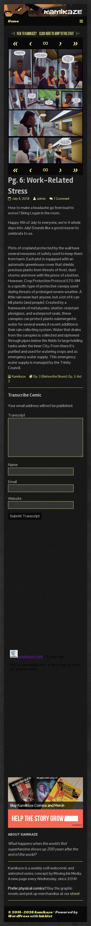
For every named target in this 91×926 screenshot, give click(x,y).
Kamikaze (18, 376)
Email (12, 481)
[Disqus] (45, 584)
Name (13, 464)
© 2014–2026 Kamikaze (30, 912)
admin (41, 199)
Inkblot (45, 915)
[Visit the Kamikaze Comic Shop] (45, 793)
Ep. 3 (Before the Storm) (50, 376)
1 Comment (61, 199)
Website (15, 498)
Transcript (16, 415)
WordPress (18, 915)
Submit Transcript (25, 516)
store (74, 893)
